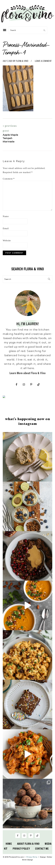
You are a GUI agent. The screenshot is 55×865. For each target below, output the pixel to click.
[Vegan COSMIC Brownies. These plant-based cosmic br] (27, 704)
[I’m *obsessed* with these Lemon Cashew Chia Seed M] (27, 457)
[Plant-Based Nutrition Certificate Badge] (4, 397)
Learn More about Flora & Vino (27, 373)
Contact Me (42, 848)
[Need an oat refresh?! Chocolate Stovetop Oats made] (27, 556)
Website (7, 240)
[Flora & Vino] (27, 21)
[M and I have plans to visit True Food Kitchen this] (27, 655)
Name (6, 216)
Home (9, 843)
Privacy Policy (21, 848)
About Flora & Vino (28, 843)
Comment (9, 178)
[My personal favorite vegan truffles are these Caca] (27, 803)
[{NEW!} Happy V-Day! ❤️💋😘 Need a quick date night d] (27, 754)
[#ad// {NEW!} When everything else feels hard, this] (27, 605)
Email (6, 228)
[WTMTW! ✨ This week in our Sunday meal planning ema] (27, 506)
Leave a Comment (43, 61)
